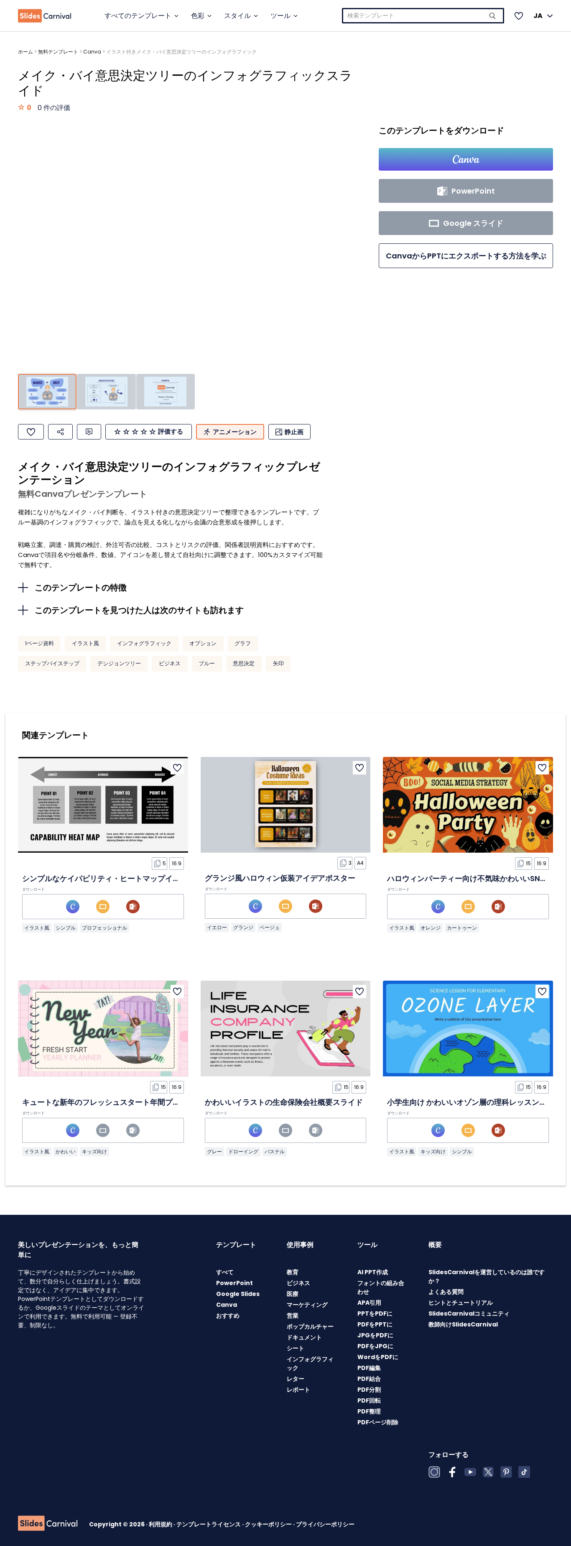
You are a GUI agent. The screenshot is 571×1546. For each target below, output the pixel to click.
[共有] (60, 432)
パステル (275, 1151)
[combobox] (423, 15)
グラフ (243, 643)
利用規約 (161, 1524)
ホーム (25, 51)
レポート (298, 1389)
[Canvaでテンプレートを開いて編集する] (466, 159)
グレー (214, 1151)
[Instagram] (434, 1472)
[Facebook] (452, 1472)
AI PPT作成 (372, 1272)
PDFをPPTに (375, 1324)
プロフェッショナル (104, 927)
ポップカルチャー (310, 1326)
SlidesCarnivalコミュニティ (469, 1313)
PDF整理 (369, 1411)
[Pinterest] (506, 1472)
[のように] (31, 432)
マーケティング (307, 1305)
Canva (92, 51)
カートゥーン (462, 927)
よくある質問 (446, 1292)
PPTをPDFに (375, 1313)
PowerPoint (234, 1283)
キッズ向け (94, 1151)
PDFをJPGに (375, 1346)
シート (295, 1348)
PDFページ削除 (377, 1422)
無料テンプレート (58, 51)
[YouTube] (470, 1472)
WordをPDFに (377, 1357)
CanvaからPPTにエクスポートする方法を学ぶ (466, 255)
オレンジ (431, 927)
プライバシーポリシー (325, 1524)
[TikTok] (524, 1472)
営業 (292, 1315)
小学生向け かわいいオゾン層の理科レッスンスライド (478, 1102)
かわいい (66, 1151)
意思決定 (244, 663)
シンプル (66, 927)
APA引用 (369, 1302)
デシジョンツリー (119, 663)
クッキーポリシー (269, 1524)
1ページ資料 (39, 643)
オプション (203, 643)
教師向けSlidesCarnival (463, 1324)
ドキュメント (304, 1337)
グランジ (243, 927)
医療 (292, 1294)
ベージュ (270, 927)
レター (295, 1379)
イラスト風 (85, 643)
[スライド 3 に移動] (165, 391)
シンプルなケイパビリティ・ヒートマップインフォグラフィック (131, 878)
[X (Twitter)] (488, 1472)
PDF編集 (369, 1368)
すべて (225, 1272)
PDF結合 (369, 1379)
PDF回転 (369, 1400)
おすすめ (228, 1315)
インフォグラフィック (144, 643)
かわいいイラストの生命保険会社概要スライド (284, 1102)
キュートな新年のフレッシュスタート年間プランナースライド (127, 1102)
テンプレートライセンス (209, 1524)
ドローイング (243, 1151)
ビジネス (170, 663)
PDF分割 (369, 1389)
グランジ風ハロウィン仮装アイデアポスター (280, 878)
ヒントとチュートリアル (460, 1302)
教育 (292, 1272)
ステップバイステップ (52, 663)
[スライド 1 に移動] (47, 391)
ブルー (207, 663)
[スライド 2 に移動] (106, 391)
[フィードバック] (89, 432)
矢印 (278, 663)
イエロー (217, 927)
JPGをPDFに (375, 1335)
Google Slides (238, 1294)
